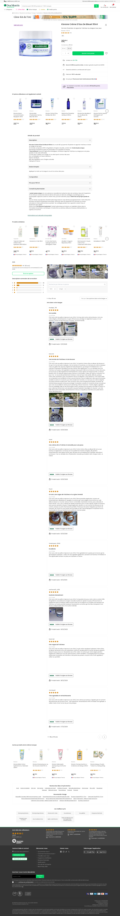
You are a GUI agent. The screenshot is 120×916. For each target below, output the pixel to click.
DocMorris (16, 13)
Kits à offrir (92, 788)
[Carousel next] (107, 111)
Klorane (63, 31)
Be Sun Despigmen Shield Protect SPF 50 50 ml (32, 798)
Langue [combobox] (61, 289)
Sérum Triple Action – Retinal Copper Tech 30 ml (85, 798)
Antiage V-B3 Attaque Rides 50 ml (68, 800)
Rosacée (69, 790)
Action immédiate (24, 788)
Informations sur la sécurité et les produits (40, 215)
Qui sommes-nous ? (44, 851)
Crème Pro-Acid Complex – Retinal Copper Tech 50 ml (44, 800)
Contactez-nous (19, 855)
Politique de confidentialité (101, 900)
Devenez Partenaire (43, 860)
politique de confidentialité (26, 882)
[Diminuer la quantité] (63, 53)
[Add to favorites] (106, 53)
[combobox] (95, 298)
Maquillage (99, 788)
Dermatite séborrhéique (74, 788)
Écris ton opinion (28, 273)
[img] (35, 43)
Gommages (85, 788)
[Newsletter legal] (13, 882)
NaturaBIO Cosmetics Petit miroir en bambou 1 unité (28, 796)
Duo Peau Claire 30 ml (83, 800)
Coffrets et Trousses (62, 788)
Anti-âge (33, 788)
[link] (21, 265)
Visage (34, 13)
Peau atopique (62, 790)
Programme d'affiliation (44, 858)
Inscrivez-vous (40, 876)
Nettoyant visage (52, 790)
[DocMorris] (11, 6)
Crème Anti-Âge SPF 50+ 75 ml (95, 796)
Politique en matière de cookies (100, 904)
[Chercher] (96, 6)
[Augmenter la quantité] (68, 53)
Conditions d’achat (103, 903)
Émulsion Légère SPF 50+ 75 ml (78, 796)
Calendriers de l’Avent (50, 788)
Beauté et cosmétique (25, 13)
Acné (17, 788)
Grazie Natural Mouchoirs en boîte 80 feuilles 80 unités (56, 796)
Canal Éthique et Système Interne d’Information (96, 906)
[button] (54, 271)
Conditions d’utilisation (102, 902)
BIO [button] (63, 35)
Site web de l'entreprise (44, 864)
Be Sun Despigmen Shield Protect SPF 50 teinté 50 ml (59, 798)
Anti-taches (40, 788)
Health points (41, 862)
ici (22, 886)
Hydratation (40, 13)
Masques (44, 790)
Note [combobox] (51, 289)
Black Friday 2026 (43, 866)
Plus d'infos (70, 87)
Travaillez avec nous (43, 856)
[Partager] (106, 25)
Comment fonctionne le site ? (46, 854)
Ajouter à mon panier (88, 53)
